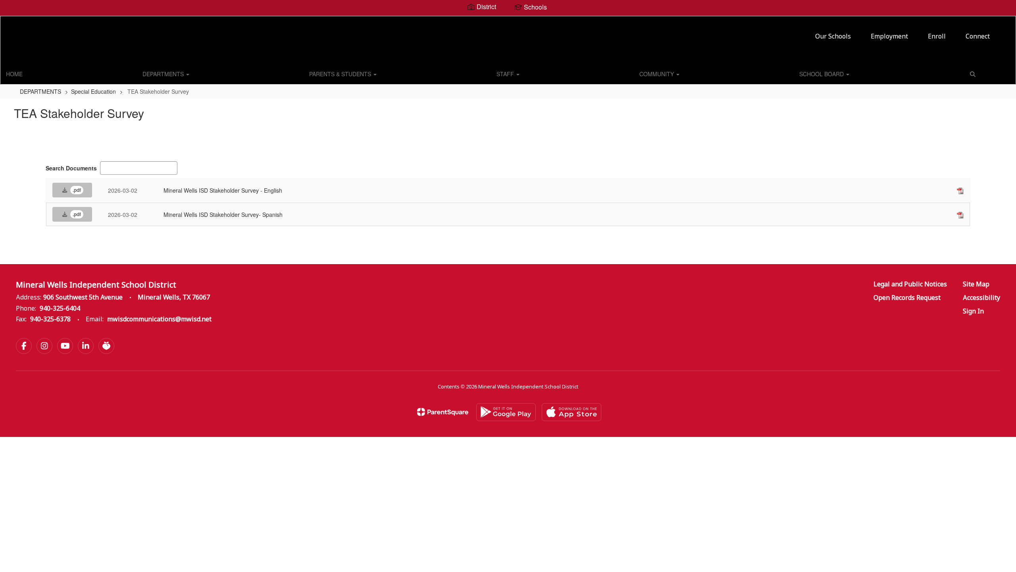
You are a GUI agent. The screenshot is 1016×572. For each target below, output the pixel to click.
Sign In (973, 311)
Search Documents (71, 168)
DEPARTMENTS (163, 74)
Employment (889, 37)
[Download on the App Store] (571, 412)
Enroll (937, 37)
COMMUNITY (657, 74)
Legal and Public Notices (910, 284)
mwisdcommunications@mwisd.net (159, 319)
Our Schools (833, 37)
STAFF (506, 74)
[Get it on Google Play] (506, 412)
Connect (978, 37)
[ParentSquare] (442, 412)
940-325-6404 (60, 309)
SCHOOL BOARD (822, 74)
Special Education (93, 91)
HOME (14, 74)
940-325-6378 (50, 319)
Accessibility (981, 298)
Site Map (976, 284)
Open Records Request (907, 298)
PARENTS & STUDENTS (341, 74)
